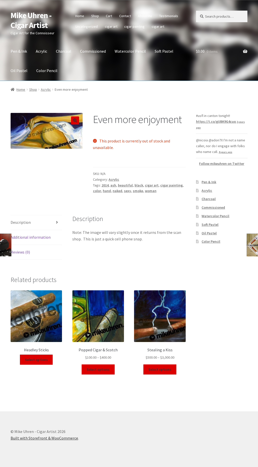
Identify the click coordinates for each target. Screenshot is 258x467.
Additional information (31, 237)
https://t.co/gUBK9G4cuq (216, 121)
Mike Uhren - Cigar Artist (31, 20)
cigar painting (134, 26)
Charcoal (63, 51)
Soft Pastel (164, 51)
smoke (138, 191)
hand (107, 191)
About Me (145, 16)
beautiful (125, 185)
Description (21, 222)
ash (113, 185)
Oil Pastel (19, 70)
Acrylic (41, 51)
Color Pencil (46, 70)
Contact (125, 16)
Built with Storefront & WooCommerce (44, 438)
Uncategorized (86, 26)
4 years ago (225, 152)
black (139, 185)
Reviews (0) (20, 252)
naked (117, 191)
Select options (36, 359)
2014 (105, 185)
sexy (127, 191)
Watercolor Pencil (130, 51)
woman (150, 191)
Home (79, 16)
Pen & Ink (19, 51)
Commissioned (93, 51)
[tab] (36, 222)
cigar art (111, 26)
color (97, 191)
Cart (109, 16)
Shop (95, 16)
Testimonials (168, 16)
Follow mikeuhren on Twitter (221, 163)
